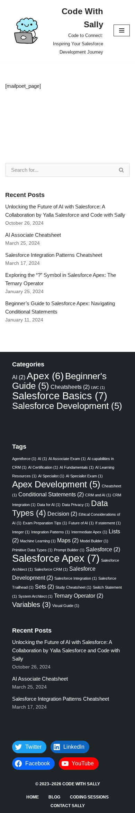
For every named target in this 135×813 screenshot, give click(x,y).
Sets (44, 586)
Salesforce (103, 549)
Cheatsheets (70, 387)
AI (18, 377)
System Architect (35, 596)
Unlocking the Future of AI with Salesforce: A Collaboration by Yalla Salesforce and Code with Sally (66, 650)
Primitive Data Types (32, 550)
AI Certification (43, 467)
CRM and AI (98, 495)
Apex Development (56, 484)
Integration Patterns (50, 532)
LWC (98, 387)
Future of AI (81, 523)
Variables (31, 604)
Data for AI (49, 505)
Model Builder (94, 541)
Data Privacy (76, 505)
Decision (62, 514)
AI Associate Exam (67, 459)
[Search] (122, 170)
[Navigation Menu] (122, 30)
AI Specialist (51, 476)
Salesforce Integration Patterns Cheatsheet (54, 255)
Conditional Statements (51, 494)
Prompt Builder (69, 550)
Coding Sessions (89, 797)
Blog (54, 797)
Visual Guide (65, 606)
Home (32, 797)
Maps (68, 540)
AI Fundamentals (77, 467)
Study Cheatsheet (73, 587)
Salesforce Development (67, 406)
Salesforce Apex (56, 558)
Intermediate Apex (89, 532)
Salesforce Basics (59, 395)
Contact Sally (68, 805)
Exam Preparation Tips (45, 523)
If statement (108, 523)
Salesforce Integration (75, 578)
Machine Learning (38, 541)
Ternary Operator (78, 595)
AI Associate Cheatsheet (33, 235)
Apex (45, 376)
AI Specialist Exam (84, 476)
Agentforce (24, 459)
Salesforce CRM (51, 569)
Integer (21, 532)
